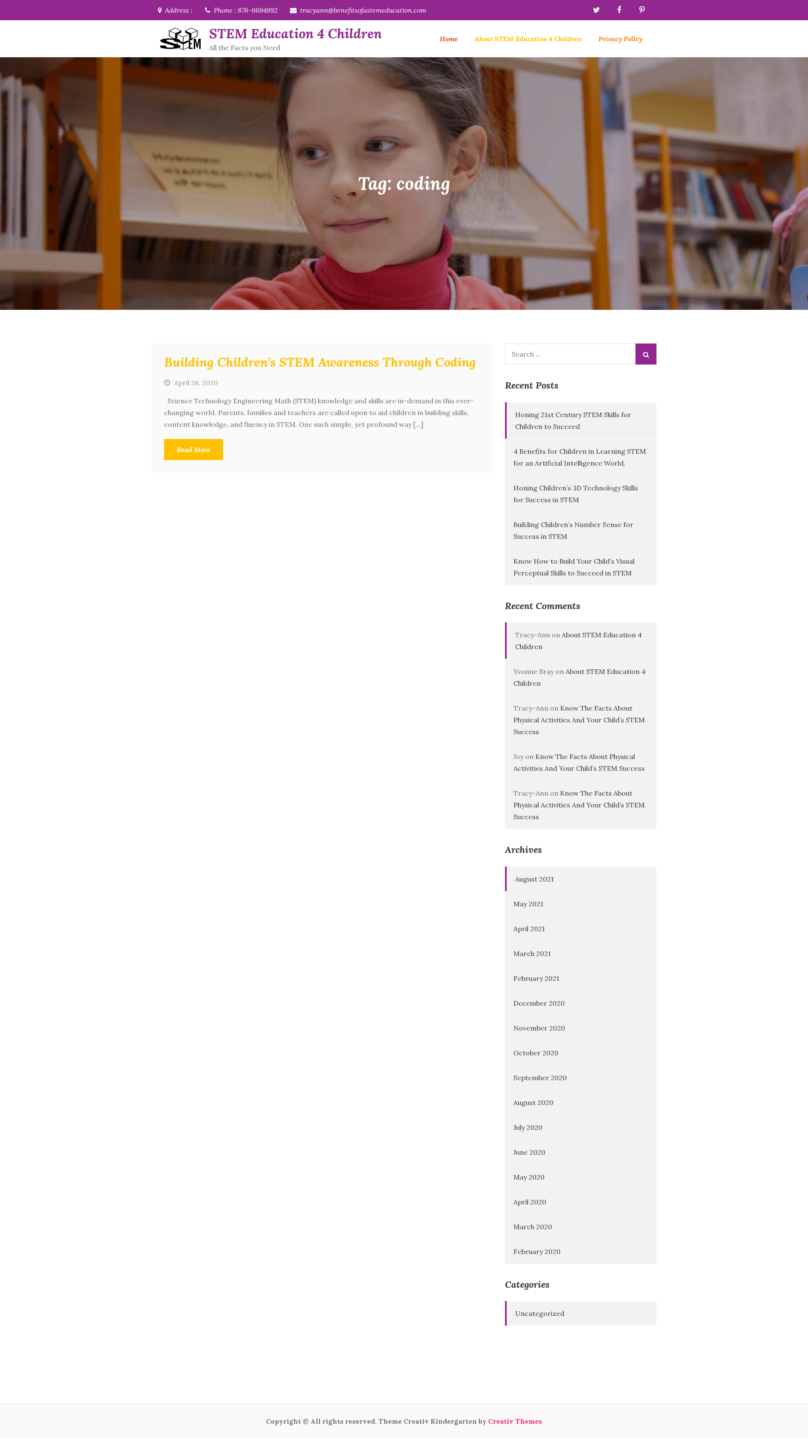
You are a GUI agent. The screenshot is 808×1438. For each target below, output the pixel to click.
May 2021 (528, 904)
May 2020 (529, 1177)
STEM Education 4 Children (295, 33)
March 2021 (532, 953)
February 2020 (537, 1251)
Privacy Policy (620, 39)
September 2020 (540, 1077)
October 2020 (535, 1053)
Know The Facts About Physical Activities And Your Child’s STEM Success (579, 720)
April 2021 (529, 928)
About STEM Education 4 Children (528, 39)
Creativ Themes (515, 1421)
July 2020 (527, 1127)
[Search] (645, 354)
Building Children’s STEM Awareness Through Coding (320, 362)
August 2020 (533, 1102)
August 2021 (534, 879)
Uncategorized (539, 1313)
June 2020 (529, 1152)
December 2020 (539, 1003)
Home (449, 39)
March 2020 (532, 1226)
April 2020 (529, 1202)
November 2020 (539, 1028)
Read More (193, 449)
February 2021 (536, 978)
